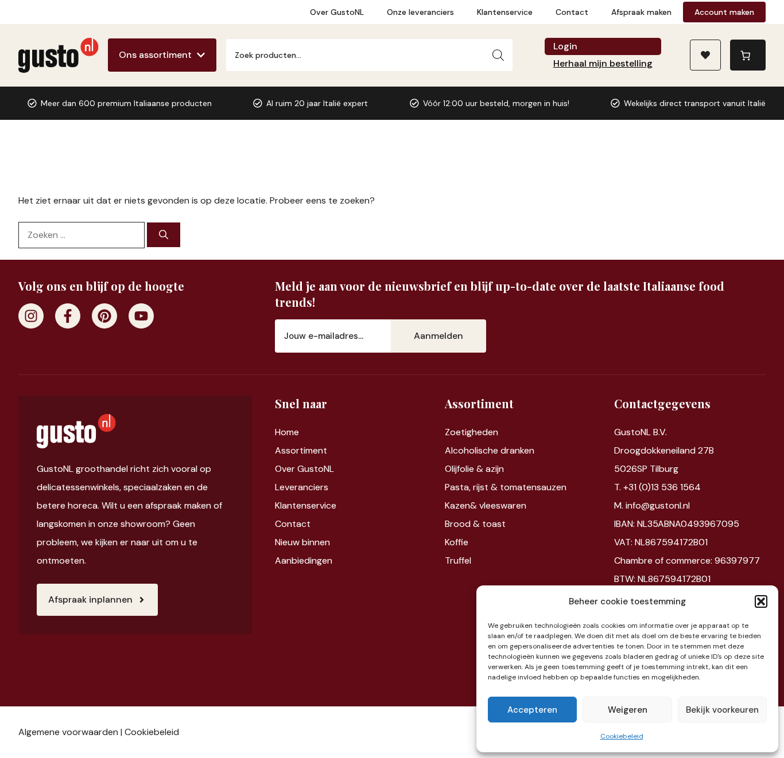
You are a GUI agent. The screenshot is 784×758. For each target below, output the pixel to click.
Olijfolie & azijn (474, 469)
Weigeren (627, 710)
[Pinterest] (104, 316)
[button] (761, 601)
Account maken (724, 12)
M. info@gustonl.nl (652, 505)
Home (287, 432)
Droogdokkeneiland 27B (664, 450)
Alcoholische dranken (489, 450)
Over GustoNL (337, 12)
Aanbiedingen (303, 560)
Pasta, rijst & (472, 487)
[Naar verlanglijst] (705, 55)
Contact (572, 12)
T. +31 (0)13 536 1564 (657, 487)
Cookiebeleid (621, 736)
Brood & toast (475, 524)
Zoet (455, 432)
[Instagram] (31, 316)
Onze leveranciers (420, 12)
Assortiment (301, 450)
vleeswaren (502, 505)
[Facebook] (67, 316)
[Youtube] (141, 316)
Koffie (456, 542)
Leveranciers (301, 487)
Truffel (458, 560)
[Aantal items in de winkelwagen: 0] (748, 55)
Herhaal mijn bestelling (603, 63)
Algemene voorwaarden (68, 732)
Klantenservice (505, 12)
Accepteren (532, 710)
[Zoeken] (498, 55)
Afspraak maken (641, 12)
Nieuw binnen (302, 542)
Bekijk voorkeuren (722, 710)
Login (565, 46)
